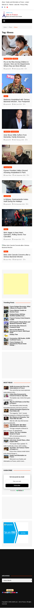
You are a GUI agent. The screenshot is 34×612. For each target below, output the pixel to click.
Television (6, 131)
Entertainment (14, 131)
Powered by (13, 490)
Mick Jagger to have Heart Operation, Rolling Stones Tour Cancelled (15, 234)
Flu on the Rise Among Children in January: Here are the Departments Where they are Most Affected (17, 64)
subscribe (16, 4)
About (3, 2)
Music (5, 96)
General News (7, 58)
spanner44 (8, 68)
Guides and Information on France (15, 2)
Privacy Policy (24, 4)
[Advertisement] (16, 284)
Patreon (11, 4)
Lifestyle (15, 58)
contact (27, 2)
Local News (7, 196)
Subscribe (17, 485)
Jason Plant (8, 175)
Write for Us (5, 4)
